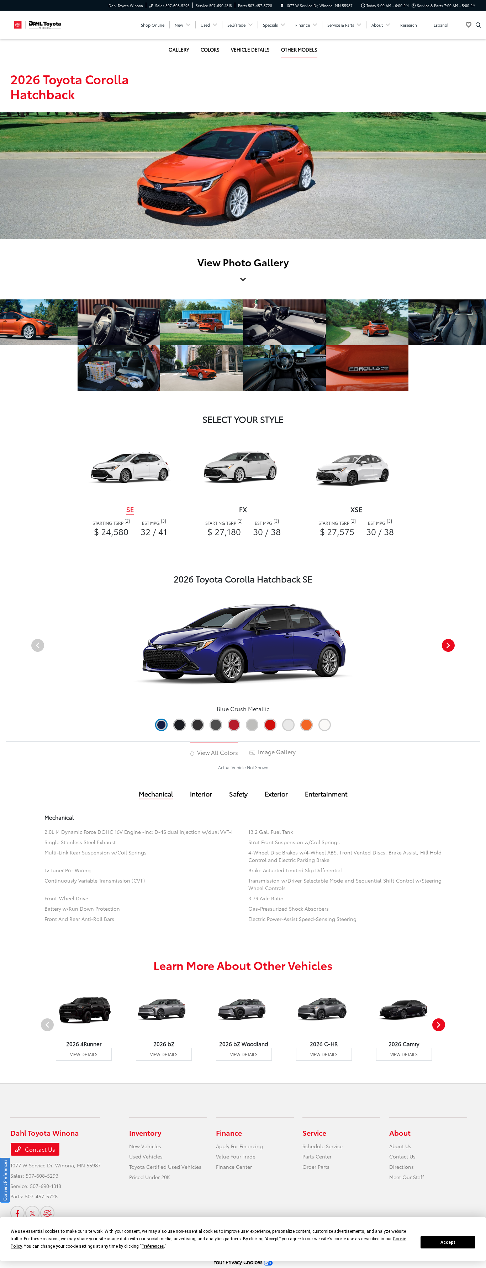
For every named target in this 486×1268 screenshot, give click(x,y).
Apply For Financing (239, 1146)
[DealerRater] (47, 1213)
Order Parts (315, 1166)
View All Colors (217, 752)
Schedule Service (322, 1146)
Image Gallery (276, 751)
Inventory (145, 1133)
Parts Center (317, 1156)
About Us (400, 1146)
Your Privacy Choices (238, 1262)
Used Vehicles (146, 1156)
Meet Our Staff (406, 1177)
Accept (447, 1242)
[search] (478, 25)
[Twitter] (32, 1213)
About (400, 1133)
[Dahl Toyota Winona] (42, 24)
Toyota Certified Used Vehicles (165, 1166)
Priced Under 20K (149, 1177)
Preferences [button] (153, 1246)
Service (314, 1133)
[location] (282, 5)
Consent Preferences (5, 1180)
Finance (229, 1133)
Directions (401, 1166)
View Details (83, 1054)
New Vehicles (145, 1146)
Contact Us (39, 1149)
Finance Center (234, 1166)
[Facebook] (17, 1213)
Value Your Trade (235, 1156)
